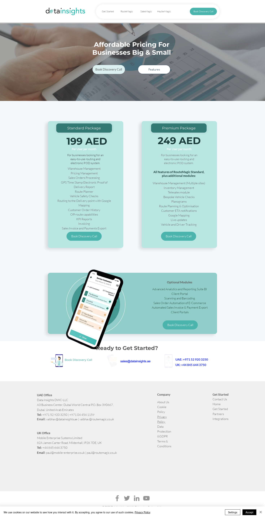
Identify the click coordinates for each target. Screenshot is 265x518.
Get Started (220, 409)
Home (217, 404)
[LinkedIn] (137, 498)
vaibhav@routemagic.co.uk (97, 419)
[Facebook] (117, 498)
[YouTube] (146, 498)
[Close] (261, 512)
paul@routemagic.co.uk (102, 452)
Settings (232, 512)
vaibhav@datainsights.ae (62, 419)
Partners (218, 414)
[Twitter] (127, 498)
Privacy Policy (142, 512)
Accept (249, 512)
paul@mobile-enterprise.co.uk (65, 452)
